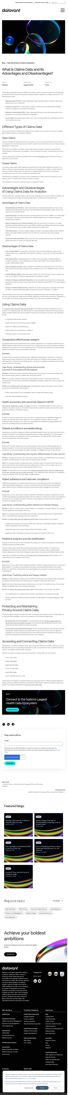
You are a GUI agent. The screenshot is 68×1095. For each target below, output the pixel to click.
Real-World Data (10, 909)
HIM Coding (27, 1040)
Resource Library (50, 1040)
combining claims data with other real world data (18, 309)
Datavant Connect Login (41, 2)
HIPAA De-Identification (52, 1059)
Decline (56, 1087)
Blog (3, 63)
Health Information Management (12, 1021)
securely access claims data (33, 685)
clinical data (41, 156)
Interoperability (49, 1062)
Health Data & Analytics (9, 1042)
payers (28, 406)
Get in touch (37, 976)
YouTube (39, 981)
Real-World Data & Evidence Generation (21, 63)
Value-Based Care (7, 1026)
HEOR (33, 323)
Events (47, 1045)
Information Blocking (51, 1064)
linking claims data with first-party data (21, 589)
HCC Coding (27, 1043)
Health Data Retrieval (30, 1033)
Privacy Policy (26, 1078)
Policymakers (6, 406)
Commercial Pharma (8, 1035)
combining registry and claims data (20, 386)
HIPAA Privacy (23, 909)
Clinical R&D (5, 1033)
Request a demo (12, 709)
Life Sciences (6, 1030)
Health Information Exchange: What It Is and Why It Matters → (46, 792)
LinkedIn (35, 981)
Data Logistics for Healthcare (54, 1055)
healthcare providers (17, 406)
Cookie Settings (28, 1087)
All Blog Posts (49, 1016)
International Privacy (45, 913)
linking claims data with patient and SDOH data (24, 519)
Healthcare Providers (8, 1019)
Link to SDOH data (11, 672)
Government (6, 1047)
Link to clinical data (11, 661)
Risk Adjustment (10, 917)
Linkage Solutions (29, 1016)
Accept (42, 1087)
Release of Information (30, 1031)
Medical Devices (7, 1038)
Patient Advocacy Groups (10, 1052)
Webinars (48, 1048)
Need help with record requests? (24, 2)
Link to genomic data (11, 665)
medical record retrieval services (39, 555)
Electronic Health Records (39, 909)
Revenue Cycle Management (14, 913)
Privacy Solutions (29, 1019)
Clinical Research (55, 909)
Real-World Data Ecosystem (32, 1024)
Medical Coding (30, 913)
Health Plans (6, 1014)
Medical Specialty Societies (10, 1049)
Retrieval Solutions (29, 1021)
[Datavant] (11, 10)
